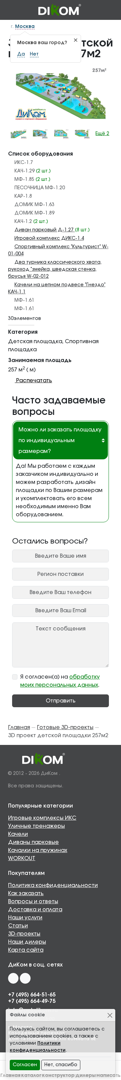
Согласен (25, 1064)
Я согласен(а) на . (60, 681)
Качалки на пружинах (37, 850)
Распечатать (33, 380)
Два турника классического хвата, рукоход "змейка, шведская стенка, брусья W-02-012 (55, 269)
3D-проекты (24, 934)
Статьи (18, 925)
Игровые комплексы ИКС (42, 818)
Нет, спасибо (60, 1064)
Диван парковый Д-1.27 (44, 230)
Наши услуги (25, 917)
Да (21, 54)
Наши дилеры (27, 942)
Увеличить (63, 94)
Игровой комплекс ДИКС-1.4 (49, 238)
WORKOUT (21, 858)
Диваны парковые (33, 842)
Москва (25, 26)
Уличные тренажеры (36, 826)
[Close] (109, 1015)
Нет (34, 54)
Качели (18, 834)
